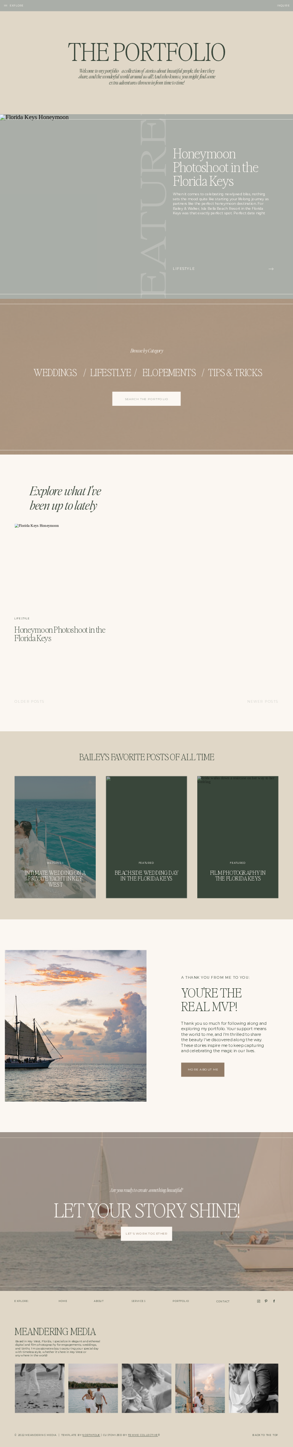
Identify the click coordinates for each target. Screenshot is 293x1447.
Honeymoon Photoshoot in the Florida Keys (215, 166)
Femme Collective (143, 1435)
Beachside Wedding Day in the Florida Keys (146, 875)
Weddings (55, 863)
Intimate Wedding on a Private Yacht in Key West (55, 879)
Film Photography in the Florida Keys (238, 875)
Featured (146, 863)
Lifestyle (184, 268)
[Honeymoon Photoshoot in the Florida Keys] (270, 268)
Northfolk (91, 1435)
